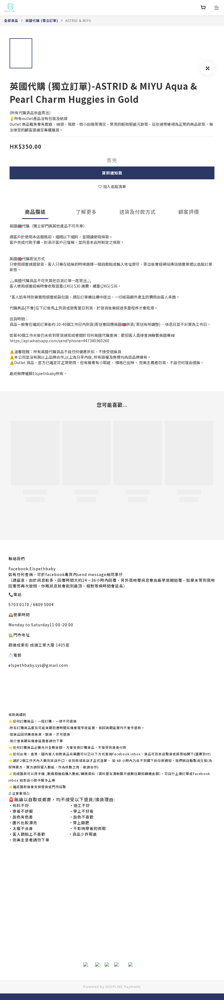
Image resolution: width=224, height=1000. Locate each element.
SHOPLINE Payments (123, 986)
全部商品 (11, 20)
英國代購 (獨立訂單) (41, 20)
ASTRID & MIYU (78, 20)
